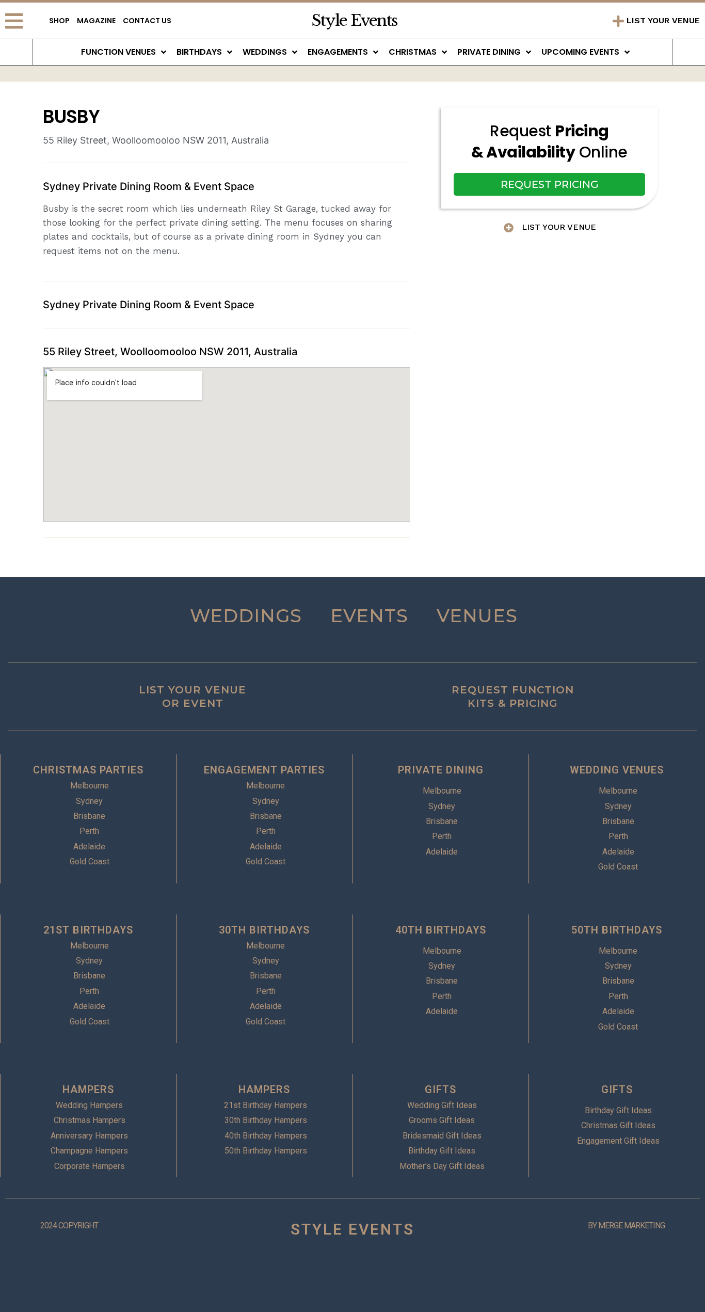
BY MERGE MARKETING (626, 1225)
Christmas (413, 52)
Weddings (265, 52)
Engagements (338, 52)
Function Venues (118, 52)
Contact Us (147, 20)
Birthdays (199, 52)
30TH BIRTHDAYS (264, 930)
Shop (59, 20)
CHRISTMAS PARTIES (88, 770)
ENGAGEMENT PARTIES (264, 770)
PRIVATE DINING (441, 770)
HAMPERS (88, 1089)
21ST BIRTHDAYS (88, 930)
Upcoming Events (580, 52)
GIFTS (440, 1089)
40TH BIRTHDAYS (440, 930)
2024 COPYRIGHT (69, 1225)
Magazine (96, 20)
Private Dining (489, 52)
